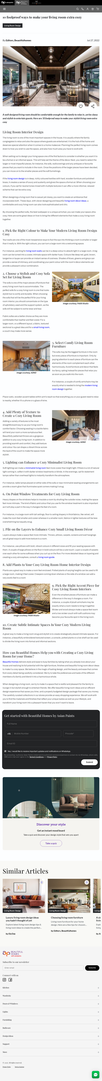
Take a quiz (51, 843)
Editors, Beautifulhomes (18, 40)
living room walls (34, 251)
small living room (41, 327)
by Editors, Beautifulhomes (63, 930)
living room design (16, 178)
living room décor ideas (75, 201)
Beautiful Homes (10, 662)
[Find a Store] (92, 8)
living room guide (46, 557)
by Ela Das (10, 933)
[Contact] (82, 8)
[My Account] (87, 8)
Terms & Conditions (36, 757)
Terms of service (19, 1067)
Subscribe (92, 968)
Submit (89, 762)
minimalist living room (35, 468)
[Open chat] (95, 1074)
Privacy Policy (52, 757)
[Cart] (97, 8)
